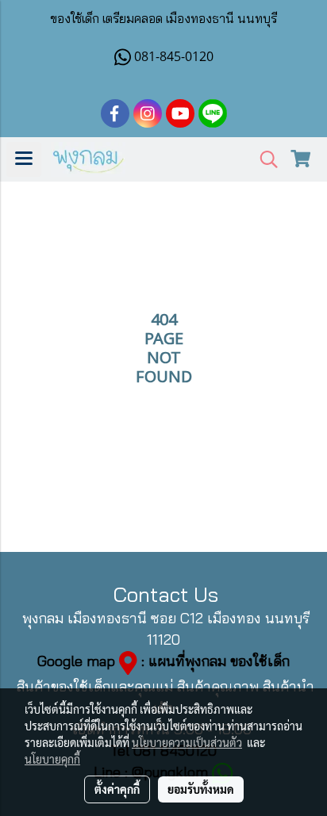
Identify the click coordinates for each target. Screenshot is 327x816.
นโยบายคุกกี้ (52, 759)
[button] (263, 160)
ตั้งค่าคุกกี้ (117, 789)
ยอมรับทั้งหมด (200, 789)
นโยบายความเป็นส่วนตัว (187, 742)
